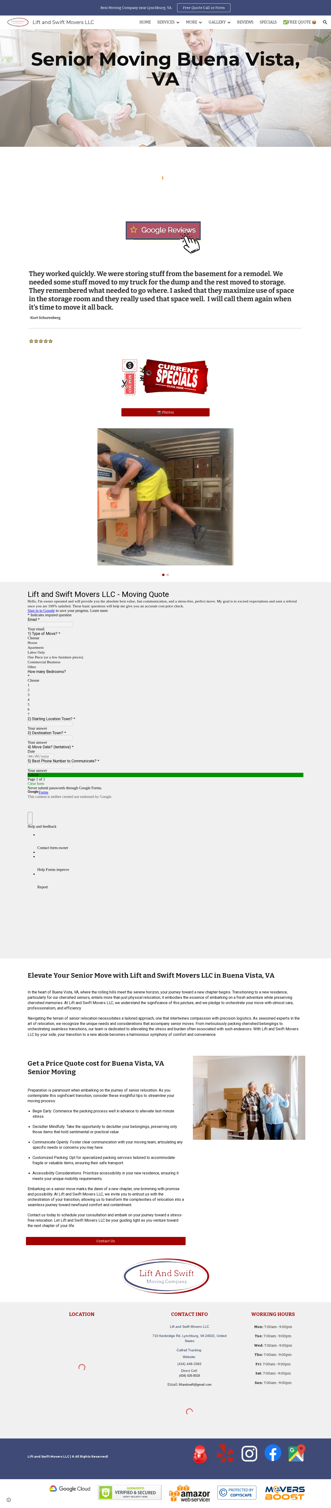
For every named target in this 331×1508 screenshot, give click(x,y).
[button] (325, 22)
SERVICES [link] (166, 22)
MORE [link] (191, 22)
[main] (165, 69)
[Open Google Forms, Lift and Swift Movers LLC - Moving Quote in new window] (296, 594)
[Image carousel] (165, 502)
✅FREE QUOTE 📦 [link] (299, 22)
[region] (165, 8)
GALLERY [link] (217, 22)
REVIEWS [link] (245, 22)
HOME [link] (145, 22)
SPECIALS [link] (268, 22)
